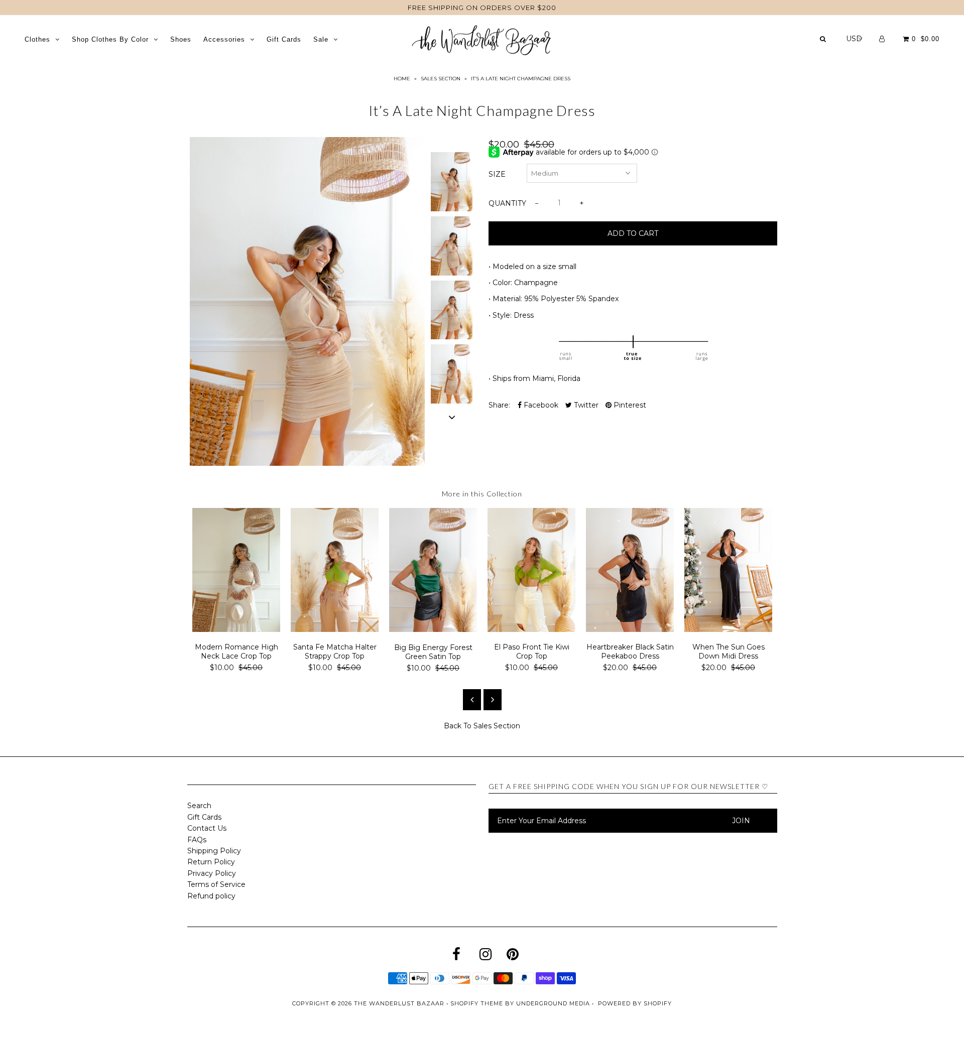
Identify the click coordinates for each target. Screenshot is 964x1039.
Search (199, 805)
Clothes (37, 39)
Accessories (224, 39)
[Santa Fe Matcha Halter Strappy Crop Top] (335, 629)
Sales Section (440, 78)
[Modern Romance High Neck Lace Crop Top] (236, 629)
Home (402, 78)
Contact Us (206, 828)
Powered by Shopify (635, 1003)
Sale (320, 39)
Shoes (180, 39)
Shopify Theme (476, 1003)
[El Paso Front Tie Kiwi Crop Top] (532, 629)
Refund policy (211, 895)
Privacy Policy (211, 873)
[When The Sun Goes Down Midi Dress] (728, 629)
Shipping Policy (214, 850)
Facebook (540, 405)
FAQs (196, 839)
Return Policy (211, 861)
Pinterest (629, 405)
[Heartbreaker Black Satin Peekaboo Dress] (630, 629)
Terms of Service (216, 884)
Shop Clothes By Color (110, 39)
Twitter (585, 405)
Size (497, 174)
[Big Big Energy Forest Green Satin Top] (433, 629)
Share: (499, 405)
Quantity (507, 203)
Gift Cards (284, 39)
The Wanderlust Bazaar (399, 1003)
